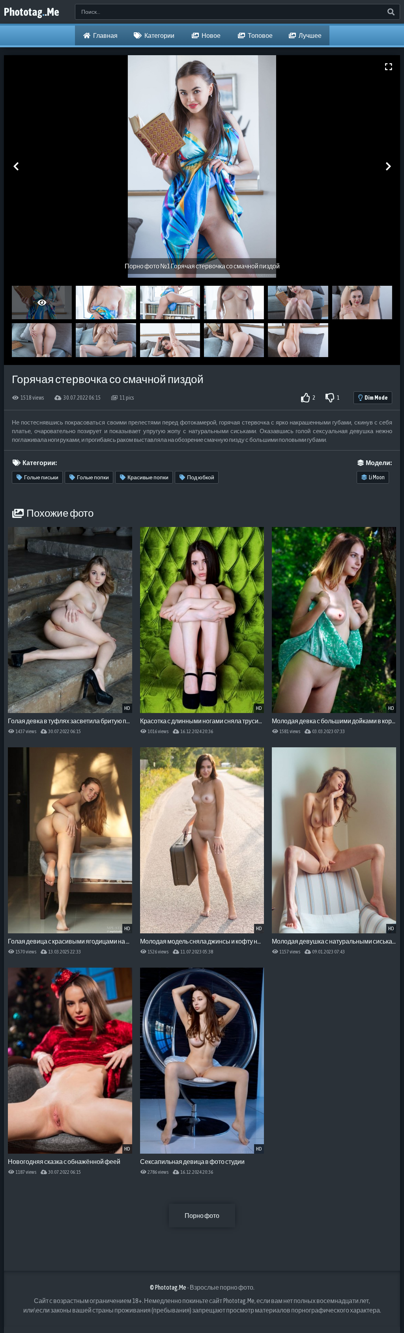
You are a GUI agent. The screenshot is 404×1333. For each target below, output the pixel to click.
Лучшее (310, 35)
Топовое (260, 35)
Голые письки (41, 477)
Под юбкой (200, 477)
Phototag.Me (31, 12)
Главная (105, 35)
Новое (211, 35)
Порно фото (202, 1215)
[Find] (390, 12)
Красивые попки (147, 477)
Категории (159, 35)
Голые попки (93, 477)
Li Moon (377, 477)
